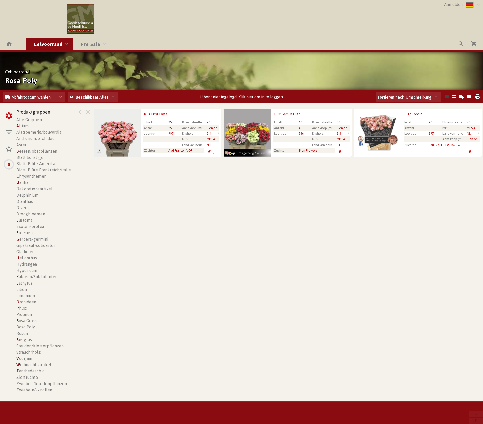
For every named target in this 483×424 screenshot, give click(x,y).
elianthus (26, 257)
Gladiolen (25, 251)
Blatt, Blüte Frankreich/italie (43, 169)
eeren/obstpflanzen (36, 151)
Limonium (25, 295)
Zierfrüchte (27, 377)
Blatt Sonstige (29, 157)
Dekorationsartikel (34, 188)
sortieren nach (392, 97)
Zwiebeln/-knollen (34, 389)
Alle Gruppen (29, 119)
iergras (24, 339)
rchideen (26, 301)
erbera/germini (32, 239)
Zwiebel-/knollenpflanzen (41, 383)
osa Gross (26, 320)
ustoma (24, 220)
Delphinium (27, 195)
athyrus (24, 283)
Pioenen (24, 314)
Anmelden (453, 4)
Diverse (23, 207)
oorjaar (24, 358)
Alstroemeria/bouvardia (38, 132)
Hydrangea (26, 264)
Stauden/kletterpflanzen (40, 345)
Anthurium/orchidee (35, 138)
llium (22, 125)
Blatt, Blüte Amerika (35, 163)
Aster (21, 144)
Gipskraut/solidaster (35, 245)
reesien (24, 232)
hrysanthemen (31, 176)
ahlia (22, 182)
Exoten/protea (30, 226)
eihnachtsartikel (33, 364)
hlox (21, 308)
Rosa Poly (25, 326)
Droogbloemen (30, 213)
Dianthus (24, 201)
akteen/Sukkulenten (37, 276)
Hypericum (26, 270)
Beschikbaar (87, 97)
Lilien (21, 289)
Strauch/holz (28, 352)
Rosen (22, 333)
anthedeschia (30, 370)
